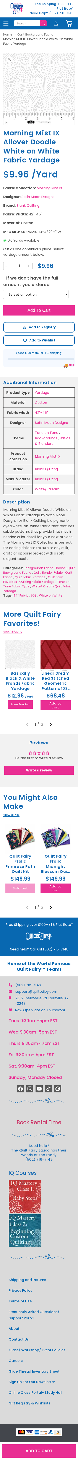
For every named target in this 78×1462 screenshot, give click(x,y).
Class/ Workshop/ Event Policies (37, 1350)
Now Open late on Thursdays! (40, 1010)
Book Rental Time (39, 1122)
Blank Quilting (27, 205)
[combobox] (27, 23)
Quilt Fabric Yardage (30, 577)
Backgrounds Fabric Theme (44, 568)
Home (7, 34)
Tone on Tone (46, 432)
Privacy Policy (20, 1290)
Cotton (41, 402)
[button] (69, 23)
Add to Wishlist (39, 340)
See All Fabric (12, 631)
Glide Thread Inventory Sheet (34, 1371)
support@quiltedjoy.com (36, 991)
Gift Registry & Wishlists (29, 1403)
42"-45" (41, 412)
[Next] (50, 724)
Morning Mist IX (49, 188)
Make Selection (20, 704)
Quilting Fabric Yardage (37, 582)
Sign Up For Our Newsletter (32, 1381)
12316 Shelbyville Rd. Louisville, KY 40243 (41, 1001)
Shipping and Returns (27, 1279)
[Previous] (27, 724)
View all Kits (11, 815)
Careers (16, 1360)
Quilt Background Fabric (35, 34)
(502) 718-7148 (28, 985)
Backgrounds (46, 438)
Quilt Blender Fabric (48, 572)
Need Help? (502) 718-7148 (52, 13)
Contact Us (19, 1339)
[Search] (43, 23)
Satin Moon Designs (37, 196)
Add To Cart (39, 310)
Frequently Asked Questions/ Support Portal (34, 1315)
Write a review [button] (39, 770)
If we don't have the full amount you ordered (30, 281)
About (14, 1328)
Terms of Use (20, 1301)
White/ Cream (47, 489)
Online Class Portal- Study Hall (35, 1392)
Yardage (42, 392)
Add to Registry (39, 327)
